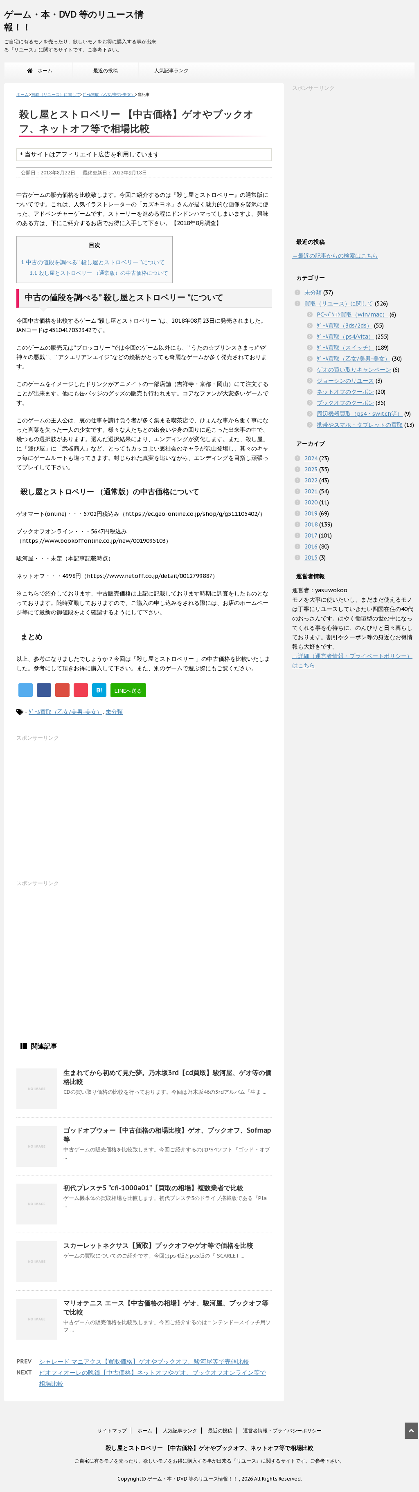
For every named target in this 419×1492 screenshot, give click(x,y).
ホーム (42, 70)
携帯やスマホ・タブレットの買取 (360, 424)
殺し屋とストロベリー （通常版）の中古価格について (98, 273)
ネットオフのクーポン (345, 391)
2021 (311, 491)
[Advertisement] (77, 812)
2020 (311, 502)
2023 (311, 469)
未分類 (114, 712)
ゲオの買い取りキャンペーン (354, 369)
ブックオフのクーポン (345, 402)
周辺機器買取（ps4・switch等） (360, 413)
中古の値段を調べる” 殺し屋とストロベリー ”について (93, 262)
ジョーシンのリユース (345, 380)
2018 (311, 524)
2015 (311, 557)
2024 (311, 458)
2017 (310, 535)
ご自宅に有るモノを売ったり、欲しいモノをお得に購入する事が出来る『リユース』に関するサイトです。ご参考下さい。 (209, 1461)
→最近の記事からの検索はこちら (335, 255)
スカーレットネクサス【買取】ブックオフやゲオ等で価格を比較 (158, 1245)
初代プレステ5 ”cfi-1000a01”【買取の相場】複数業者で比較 (153, 1188)
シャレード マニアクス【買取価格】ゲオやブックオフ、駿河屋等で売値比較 (144, 1361)
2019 (311, 513)
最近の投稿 (105, 70)
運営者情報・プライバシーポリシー (282, 1430)
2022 (311, 480)
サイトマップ (112, 1430)
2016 (311, 546)
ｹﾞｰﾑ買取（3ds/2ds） (344, 325)
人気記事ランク (171, 70)
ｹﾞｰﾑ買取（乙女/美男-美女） (65, 712)
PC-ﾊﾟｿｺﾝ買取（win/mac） (352, 314)
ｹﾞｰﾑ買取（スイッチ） (345, 347)
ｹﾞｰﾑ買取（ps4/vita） (345, 336)
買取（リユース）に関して (338, 303)
